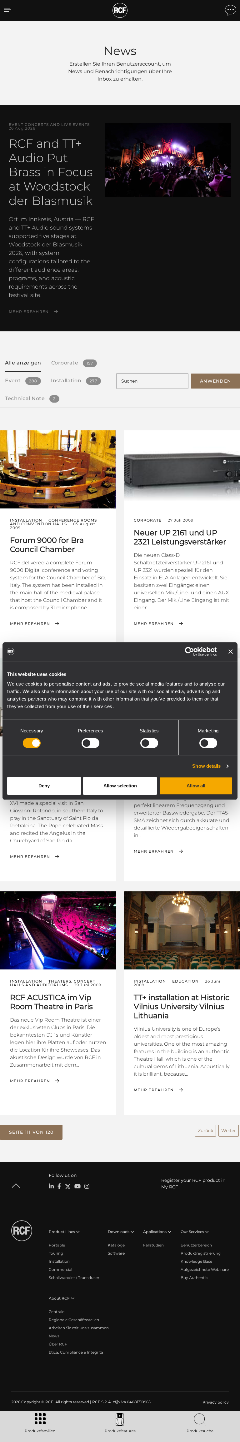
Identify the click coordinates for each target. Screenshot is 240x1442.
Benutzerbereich (196, 1245)
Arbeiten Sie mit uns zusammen (79, 1328)
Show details (206, 766)
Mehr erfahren (29, 312)
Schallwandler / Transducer (74, 1277)
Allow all (196, 785)
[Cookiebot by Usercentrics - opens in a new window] (189, 651)
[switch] (90, 743)
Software (116, 1253)
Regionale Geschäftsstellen (74, 1319)
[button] (31, 1132)
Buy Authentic (194, 1277)
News (54, 1336)
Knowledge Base (196, 1261)
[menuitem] (215, 1402)
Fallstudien (153, 1245)
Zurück (205, 1130)
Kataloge (116, 1245)
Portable (57, 1245)
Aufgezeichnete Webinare (205, 1269)
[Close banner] (230, 651)
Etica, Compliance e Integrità (76, 1352)
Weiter (228, 1130)
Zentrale (56, 1311)
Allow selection (120, 785)
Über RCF (58, 1344)
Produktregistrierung (201, 1253)
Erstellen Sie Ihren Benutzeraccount (114, 64)
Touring (56, 1253)
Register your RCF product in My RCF (193, 1183)
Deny (44, 785)
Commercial (60, 1269)
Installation (59, 1261)
